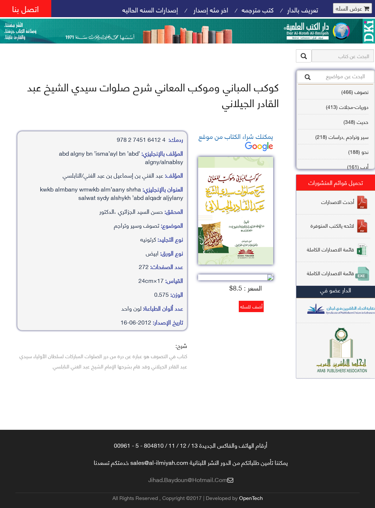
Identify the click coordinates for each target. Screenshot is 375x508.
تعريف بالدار (302, 9)
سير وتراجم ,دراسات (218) (341, 136)
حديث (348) (356, 121)
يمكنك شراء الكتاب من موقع (235, 136)
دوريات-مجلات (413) (347, 106)
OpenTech (251, 498)
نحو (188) (358, 151)
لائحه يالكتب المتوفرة (332, 225)
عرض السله (350, 8)
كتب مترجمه (258, 9)
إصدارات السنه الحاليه (150, 9)
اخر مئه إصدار (210, 9)
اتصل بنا (25, 8)
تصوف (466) (354, 91)
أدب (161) (357, 166)
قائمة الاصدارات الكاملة (330, 249)
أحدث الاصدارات (337, 201)
